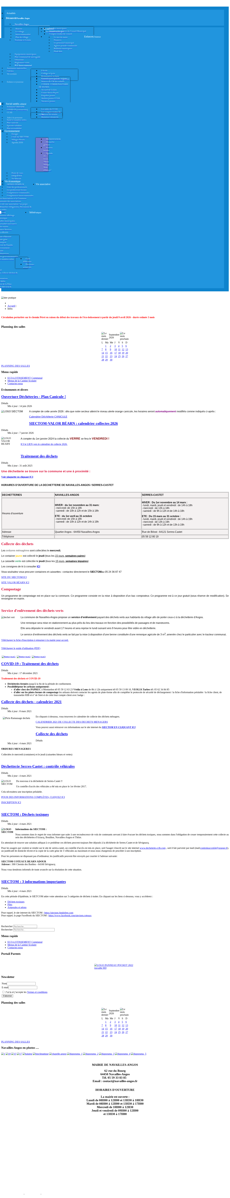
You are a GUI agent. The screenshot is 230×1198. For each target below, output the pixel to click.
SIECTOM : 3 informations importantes (33, 882)
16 (111, 353)
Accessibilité (50, 1193)
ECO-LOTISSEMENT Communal (25, 378)
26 (123, 356)
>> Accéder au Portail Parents (16, 959)
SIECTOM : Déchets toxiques (25, 814)
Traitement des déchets (39, 456)
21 (103, 356)
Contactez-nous (15, 383)
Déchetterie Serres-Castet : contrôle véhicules (38, 766)
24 (115, 356)
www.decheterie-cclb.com (153, 848)
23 (111, 356)
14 (103, 353)
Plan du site (32, 1193)
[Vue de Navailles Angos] (74, 1053)
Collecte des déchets (52, 734)
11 (119, 349)
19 (123, 353)
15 (106, 353)
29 (106, 359)
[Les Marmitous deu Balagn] (3, 1053)
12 (123, 349)
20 (126, 353)
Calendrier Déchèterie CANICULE (48, 416)
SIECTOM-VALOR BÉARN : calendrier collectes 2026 (73, 423)
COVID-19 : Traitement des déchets (30, 664)
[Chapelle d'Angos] (57, 1053)
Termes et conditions (37, 992)
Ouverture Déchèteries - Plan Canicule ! (33, 397)
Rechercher (7, 926)
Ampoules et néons (17, 907)
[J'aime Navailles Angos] (106, 1053)
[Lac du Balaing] (27, 1053)
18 (119, 353)
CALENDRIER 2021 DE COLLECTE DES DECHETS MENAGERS (72, 722)
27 (126, 356)
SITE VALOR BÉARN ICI (15, 582)
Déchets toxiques (16, 901)
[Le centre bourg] (8, 1053)
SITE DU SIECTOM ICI (14, 577)
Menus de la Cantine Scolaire (22, 380)
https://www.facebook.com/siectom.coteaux (70, 915)
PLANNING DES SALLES (15, 366)
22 (106, 356)
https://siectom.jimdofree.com (58, 912)
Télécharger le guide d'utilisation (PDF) (20, 648)
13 (126, 349)
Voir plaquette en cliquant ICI (17, 477)
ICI (38, 566)
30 (111, 359)
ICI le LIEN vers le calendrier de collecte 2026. (44, 444)
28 (103, 359)
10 (115, 349)
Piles (10, 904)
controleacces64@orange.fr (213, 848)
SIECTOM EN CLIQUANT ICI (118, 727)
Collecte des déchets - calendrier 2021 (31, 702)
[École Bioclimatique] (41, 1053)
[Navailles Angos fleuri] (90, 1053)
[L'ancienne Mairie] (13, 1053)
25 (119, 356)
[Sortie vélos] (138, 1053)
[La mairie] (122, 1053)
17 (115, 353)
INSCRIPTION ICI (11, 802)
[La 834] (19, 1053)
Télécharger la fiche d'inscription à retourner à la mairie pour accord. (35, 640)
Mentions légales (12, 1193)
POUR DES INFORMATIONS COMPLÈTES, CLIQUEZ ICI (33, 797)
